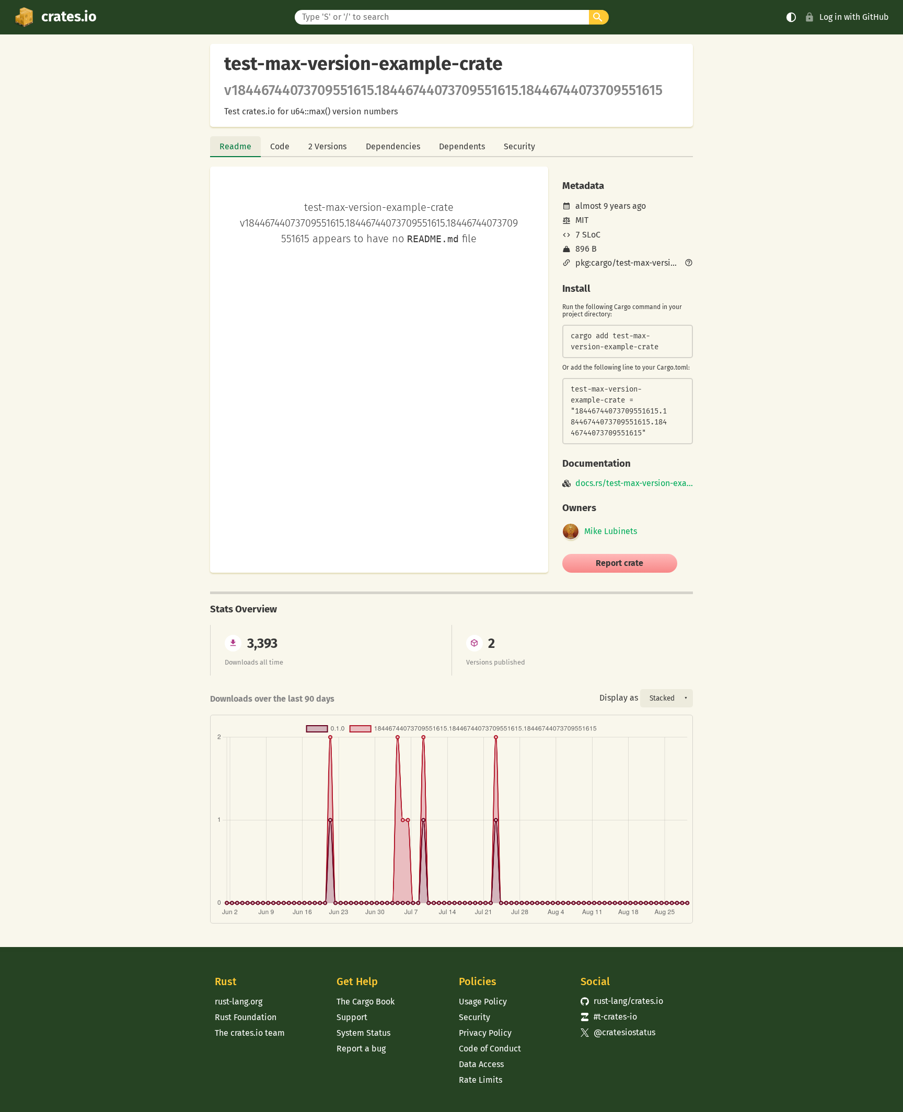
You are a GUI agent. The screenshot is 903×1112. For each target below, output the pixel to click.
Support (352, 1017)
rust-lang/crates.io (622, 1001)
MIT (581, 220)
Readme (235, 146)
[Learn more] (689, 263)
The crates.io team (250, 1033)
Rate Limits (480, 1080)
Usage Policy (483, 1002)
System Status (363, 1033)
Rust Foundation (245, 1017)
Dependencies (393, 146)
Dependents (462, 146)
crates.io (69, 16)
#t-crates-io (609, 1017)
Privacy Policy (485, 1033)
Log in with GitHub (854, 17)
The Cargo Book (366, 1002)
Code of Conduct (490, 1049)
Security (519, 146)
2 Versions (327, 146)
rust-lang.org (238, 1002)
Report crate (619, 563)
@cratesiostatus (618, 1032)
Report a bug (361, 1049)
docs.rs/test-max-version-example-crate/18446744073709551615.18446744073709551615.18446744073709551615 (634, 483)
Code (280, 146)
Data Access (481, 1064)
